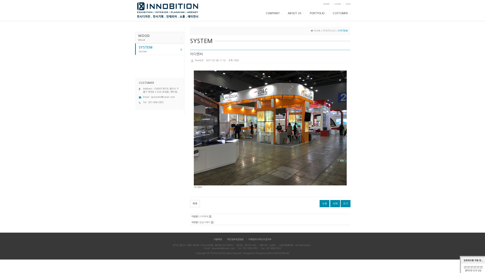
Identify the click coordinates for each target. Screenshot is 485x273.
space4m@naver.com (163, 97)
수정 (324, 203)
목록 (194, 203)
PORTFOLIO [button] (317, 13)
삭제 (335, 203)
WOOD (144, 37)
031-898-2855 (156, 102)
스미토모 (204, 216)
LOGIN (337, 4)
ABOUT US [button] (294, 13)
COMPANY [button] (273, 13)
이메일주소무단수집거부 (259, 239)
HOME (326, 4)
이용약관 (218, 239)
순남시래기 (205, 222)
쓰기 (345, 203)
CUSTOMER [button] (340, 13)
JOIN (348, 4)
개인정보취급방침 (235, 239)
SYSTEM (146, 49)
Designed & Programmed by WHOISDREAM (266, 253)
